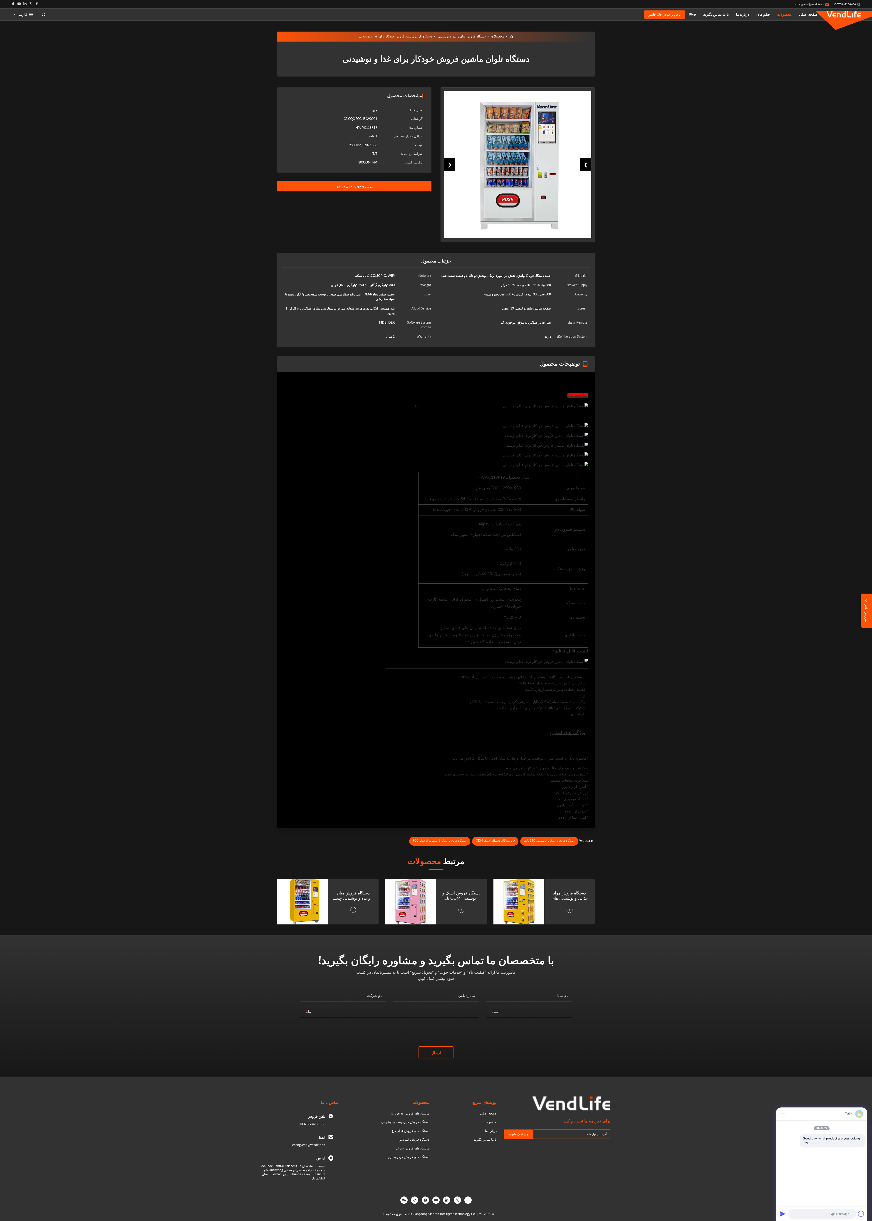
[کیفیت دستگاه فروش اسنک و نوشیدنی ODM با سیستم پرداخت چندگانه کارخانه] (410, 901)
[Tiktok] (13, 4)
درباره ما (742, 14)
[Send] (782, 1214)
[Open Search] (43, 14)
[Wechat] (404, 1200)
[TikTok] (414, 1200)
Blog (692, 14)
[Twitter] (31, 4)
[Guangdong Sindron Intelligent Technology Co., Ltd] (844, 15)
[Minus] (782, 1114)
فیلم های (763, 14)
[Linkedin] (25, 4)
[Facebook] (37, 4)
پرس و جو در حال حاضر (665, 14)
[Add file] (861, 1214)
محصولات (784, 14)
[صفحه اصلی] (511, 36)
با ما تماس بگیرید (716, 14)
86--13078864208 (312, 1124)
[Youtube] (19, 4)
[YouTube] (436, 1200)
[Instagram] (425, 1200)
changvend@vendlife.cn (809, 4)
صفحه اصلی (808, 14)
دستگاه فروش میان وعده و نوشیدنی (462, 36)
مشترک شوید (518, 1134)
